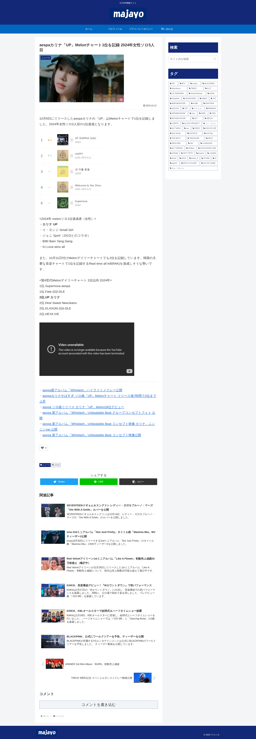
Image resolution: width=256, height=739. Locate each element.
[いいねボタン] (42, 448)
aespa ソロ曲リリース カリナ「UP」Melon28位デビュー (83, 407)
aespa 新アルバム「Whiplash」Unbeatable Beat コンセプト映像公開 (92, 435)
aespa (57, 465)
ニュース (46, 465)
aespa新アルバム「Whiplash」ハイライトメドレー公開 (82, 390)
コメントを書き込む (98, 705)
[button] (215, 59)
